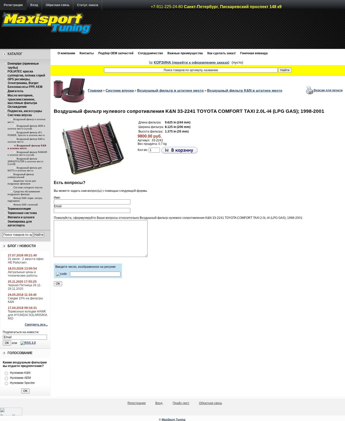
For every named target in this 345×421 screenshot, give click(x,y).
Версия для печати (328, 90)
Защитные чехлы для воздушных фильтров (22, 182)
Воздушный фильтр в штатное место (170, 90)
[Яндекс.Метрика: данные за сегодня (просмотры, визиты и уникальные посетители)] (11, 411)
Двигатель (15, 91)
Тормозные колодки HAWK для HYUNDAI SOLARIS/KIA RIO (27, 315)
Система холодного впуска (27, 187)
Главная (95, 90)
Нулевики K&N (20, 373)
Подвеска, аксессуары (25, 111)
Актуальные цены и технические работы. (23, 273)
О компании (66, 53)
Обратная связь (57, 5)
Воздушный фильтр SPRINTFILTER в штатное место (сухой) (25, 161)
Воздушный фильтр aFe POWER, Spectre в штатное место (26, 134)
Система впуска (20, 115)
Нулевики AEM (20, 378)
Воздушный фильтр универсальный (21, 175)
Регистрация (13, 5)
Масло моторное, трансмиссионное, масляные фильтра (22, 99)
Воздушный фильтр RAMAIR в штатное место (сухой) (27, 153)
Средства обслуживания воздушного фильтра (24, 193)
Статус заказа (87, 5)
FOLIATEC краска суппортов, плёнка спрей (26, 73)
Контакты (87, 53)
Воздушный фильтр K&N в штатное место (244, 90)
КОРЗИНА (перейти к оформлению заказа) (191, 62)
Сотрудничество (150, 53)
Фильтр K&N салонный (25, 204)
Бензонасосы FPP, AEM (25, 87)
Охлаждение (17, 107)
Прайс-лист (181, 403)
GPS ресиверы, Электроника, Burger (23, 81)
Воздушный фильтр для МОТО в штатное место (25, 169)
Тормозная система (22, 213)
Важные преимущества (185, 53)
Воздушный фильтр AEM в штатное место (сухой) (26, 127)
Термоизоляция (19, 208)
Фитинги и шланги (21, 217)
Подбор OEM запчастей (115, 53)
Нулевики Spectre (22, 383)
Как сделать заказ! (221, 53)
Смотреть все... (36, 324)
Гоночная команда (254, 53)
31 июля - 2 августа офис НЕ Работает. (26, 260)
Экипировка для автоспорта (20, 223)
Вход (34, 5)
